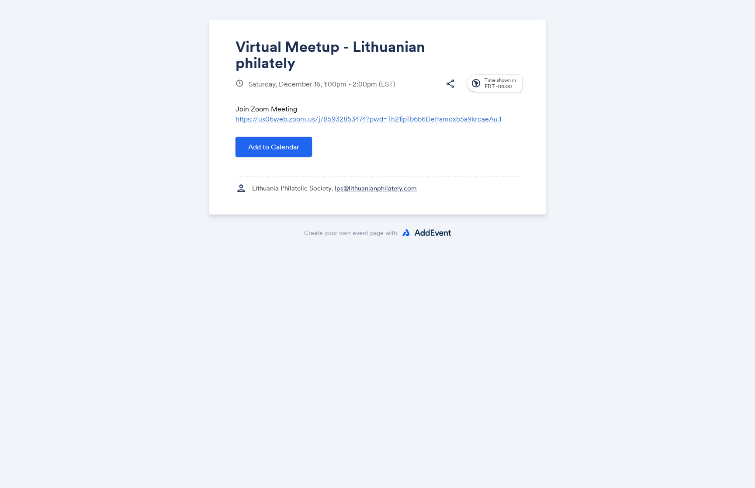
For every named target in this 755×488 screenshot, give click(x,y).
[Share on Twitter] (399, 90)
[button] (450, 84)
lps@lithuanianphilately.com (376, 188)
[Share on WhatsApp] (433, 90)
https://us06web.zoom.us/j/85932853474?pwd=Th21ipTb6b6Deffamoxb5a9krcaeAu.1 (368, 118)
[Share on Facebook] (383, 90)
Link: (422, 127)
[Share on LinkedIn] (416, 90)
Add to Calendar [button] (273, 146)
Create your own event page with (350, 233)
